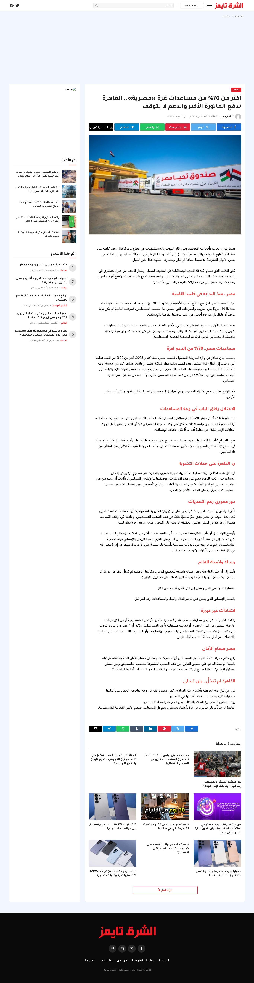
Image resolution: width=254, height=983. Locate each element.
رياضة (64, 287)
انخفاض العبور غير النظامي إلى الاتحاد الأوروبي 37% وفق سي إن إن (37, 189)
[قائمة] (209, 5)
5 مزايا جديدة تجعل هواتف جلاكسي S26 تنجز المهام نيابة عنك (218, 873)
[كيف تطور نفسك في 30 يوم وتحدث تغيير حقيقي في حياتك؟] (165, 806)
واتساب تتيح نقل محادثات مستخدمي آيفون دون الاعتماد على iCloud (37, 219)
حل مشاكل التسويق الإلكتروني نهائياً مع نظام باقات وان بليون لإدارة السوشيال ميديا (218, 829)
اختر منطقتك (191, 5)
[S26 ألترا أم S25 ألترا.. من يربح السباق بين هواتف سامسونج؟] (112, 806)
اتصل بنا (90, 960)
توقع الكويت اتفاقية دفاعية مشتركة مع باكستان (41, 298)
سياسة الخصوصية (143, 960)
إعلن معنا (106, 960)
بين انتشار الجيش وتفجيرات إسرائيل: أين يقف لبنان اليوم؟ (222, 784)
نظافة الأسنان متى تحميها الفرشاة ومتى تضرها (38, 234)
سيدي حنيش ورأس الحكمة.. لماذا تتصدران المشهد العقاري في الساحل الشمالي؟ (166, 759)
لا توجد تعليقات (175, 116)
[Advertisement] (127, 50)
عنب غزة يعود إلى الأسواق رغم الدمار (43, 265)
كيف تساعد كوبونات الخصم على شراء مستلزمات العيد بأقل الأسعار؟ (168, 849)
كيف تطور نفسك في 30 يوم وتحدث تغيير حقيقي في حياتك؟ (166, 827)
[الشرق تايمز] (228, 5)
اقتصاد (63, 270)
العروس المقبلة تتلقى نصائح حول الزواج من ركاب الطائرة (39, 204)
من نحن (122, 960)
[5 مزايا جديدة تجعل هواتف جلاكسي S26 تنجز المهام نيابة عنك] (217, 853)
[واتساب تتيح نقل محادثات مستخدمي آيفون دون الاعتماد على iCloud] (69, 221)
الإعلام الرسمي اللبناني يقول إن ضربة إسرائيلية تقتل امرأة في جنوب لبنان (37, 174)
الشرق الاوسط (60, 305)
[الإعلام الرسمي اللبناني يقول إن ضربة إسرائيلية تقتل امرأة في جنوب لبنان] (69, 176)
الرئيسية (164, 960)
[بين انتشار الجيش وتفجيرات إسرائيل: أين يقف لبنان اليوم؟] (217, 764)
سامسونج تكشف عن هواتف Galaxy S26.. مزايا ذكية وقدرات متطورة (113, 873)
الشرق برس (227, 116)
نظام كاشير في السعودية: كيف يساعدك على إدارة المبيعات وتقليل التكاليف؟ (41, 333)
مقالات (236, 89)
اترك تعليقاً (165, 890)
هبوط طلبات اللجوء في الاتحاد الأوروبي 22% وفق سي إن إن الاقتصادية (42, 315)
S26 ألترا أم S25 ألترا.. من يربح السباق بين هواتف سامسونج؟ (112, 827)
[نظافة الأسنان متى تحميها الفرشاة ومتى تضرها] (69, 236)
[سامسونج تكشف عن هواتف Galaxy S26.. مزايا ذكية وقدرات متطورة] (112, 853)
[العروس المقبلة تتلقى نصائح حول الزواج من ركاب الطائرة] (69, 206)
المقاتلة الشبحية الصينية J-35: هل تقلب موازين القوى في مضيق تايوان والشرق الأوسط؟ (113, 759)
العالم (64, 323)
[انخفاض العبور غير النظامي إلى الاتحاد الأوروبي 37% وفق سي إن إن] (69, 191)
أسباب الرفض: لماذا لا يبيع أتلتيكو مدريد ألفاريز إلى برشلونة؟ (41, 280)
